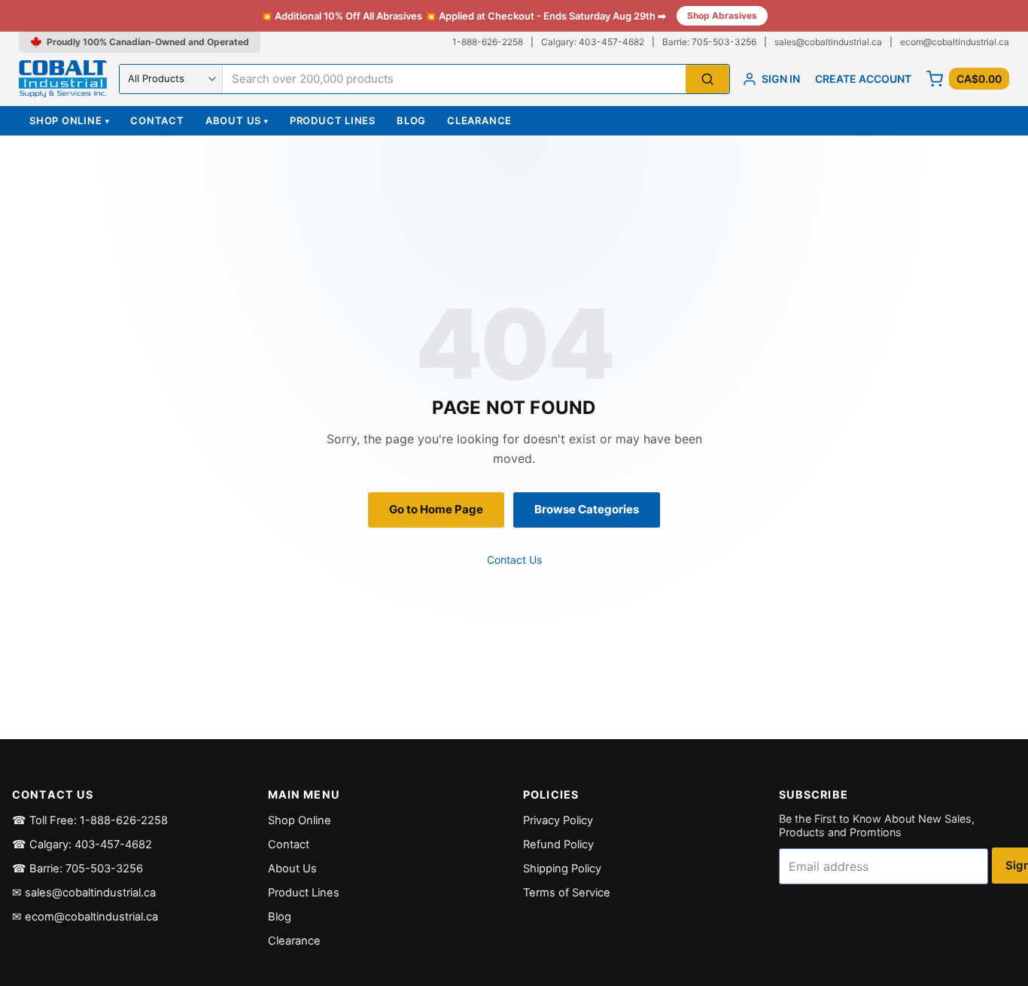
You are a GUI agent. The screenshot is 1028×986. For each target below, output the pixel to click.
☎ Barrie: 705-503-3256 (77, 868)
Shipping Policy (562, 868)
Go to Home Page (436, 509)
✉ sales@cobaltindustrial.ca (84, 892)
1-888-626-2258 (487, 41)
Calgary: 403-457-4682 (592, 41)
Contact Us (514, 559)
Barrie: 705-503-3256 (709, 41)
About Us (237, 120)
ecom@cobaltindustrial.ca (954, 41)
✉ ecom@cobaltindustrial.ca (85, 917)
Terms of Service (566, 892)
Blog (411, 120)
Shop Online (69, 120)
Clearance (479, 120)
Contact (157, 120)
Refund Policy (558, 844)
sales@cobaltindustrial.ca (828, 41)
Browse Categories (586, 509)
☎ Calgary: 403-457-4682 (82, 844)
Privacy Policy (558, 820)
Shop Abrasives (722, 15)
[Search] (707, 79)
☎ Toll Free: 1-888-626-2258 (90, 820)
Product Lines (333, 120)
